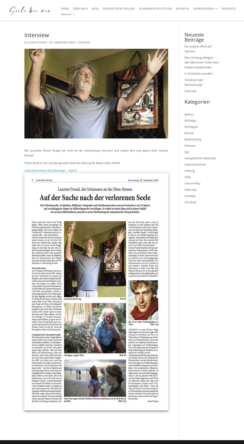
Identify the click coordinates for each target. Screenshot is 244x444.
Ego (187, 152)
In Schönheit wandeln (199, 73)
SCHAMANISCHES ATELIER (155, 8)
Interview (84, 42)
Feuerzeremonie (195, 164)
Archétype (191, 127)
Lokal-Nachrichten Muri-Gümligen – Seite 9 (50, 170)
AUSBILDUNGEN (203, 8)
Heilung (190, 171)
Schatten (190, 196)
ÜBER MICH (80, 8)
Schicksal (190, 202)
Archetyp (190, 120)
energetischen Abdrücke (200, 158)
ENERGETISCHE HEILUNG (119, 8)
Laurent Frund (37, 42)
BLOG (95, 8)
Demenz (190, 145)
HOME (65, 8)
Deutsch (66, 14)
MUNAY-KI (182, 8)
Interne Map (192, 183)
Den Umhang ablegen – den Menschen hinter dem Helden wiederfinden (202, 62)
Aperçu (189, 114)
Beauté (189, 133)
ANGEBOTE (229, 8)
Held (188, 177)
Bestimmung (193, 139)
